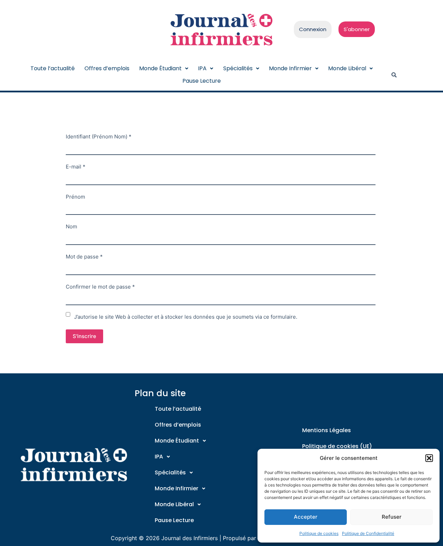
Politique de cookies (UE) (337, 446)
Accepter (305, 516)
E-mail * (75, 166)
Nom (71, 226)
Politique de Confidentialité (368, 533)
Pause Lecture (201, 81)
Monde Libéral (347, 68)
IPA (202, 68)
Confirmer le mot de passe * (100, 286)
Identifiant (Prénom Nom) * (99, 136)
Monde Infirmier (290, 68)
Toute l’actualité (52, 68)
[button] (429, 458)
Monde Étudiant (160, 68)
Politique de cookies (318, 533)
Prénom (75, 196)
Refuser (391, 516)
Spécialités (238, 68)
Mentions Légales (326, 430)
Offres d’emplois (106, 68)
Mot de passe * (84, 256)
